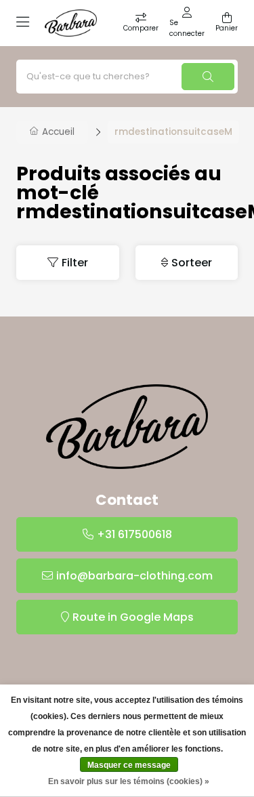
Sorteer (191, 262)
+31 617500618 (134, 534)
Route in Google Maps (133, 617)
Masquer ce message (129, 765)
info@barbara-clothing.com (134, 576)
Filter (75, 262)
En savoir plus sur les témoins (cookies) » (128, 781)
